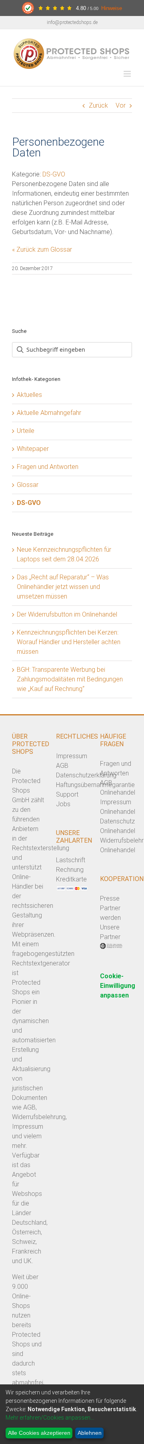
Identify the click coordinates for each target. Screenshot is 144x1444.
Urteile (25, 431)
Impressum (71, 756)
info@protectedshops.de (72, 22)
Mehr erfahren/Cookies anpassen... (50, 1417)
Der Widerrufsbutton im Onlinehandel (67, 614)
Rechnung (70, 869)
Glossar (27, 485)
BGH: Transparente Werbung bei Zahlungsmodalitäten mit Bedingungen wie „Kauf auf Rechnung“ (70, 679)
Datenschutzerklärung (86, 775)
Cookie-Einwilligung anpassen (117, 985)
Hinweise (111, 8)
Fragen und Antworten (47, 467)
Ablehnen (90, 1433)
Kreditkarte (71, 879)
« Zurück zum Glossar (42, 249)
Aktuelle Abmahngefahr (49, 413)
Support (67, 794)
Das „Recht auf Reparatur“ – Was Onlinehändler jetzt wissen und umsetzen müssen (63, 586)
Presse (110, 898)
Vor (121, 105)
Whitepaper (33, 449)
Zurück (98, 105)
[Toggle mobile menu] (128, 74)
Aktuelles (29, 395)
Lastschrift (70, 860)
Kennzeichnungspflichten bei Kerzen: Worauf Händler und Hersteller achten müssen (68, 642)
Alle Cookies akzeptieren (39, 1433)
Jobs (63, 804)
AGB (62, 765)
